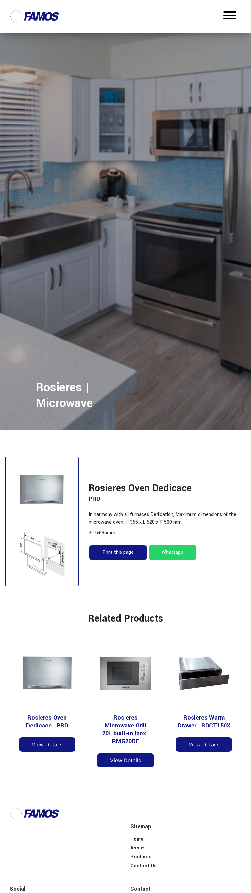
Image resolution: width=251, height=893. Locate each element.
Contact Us (143, 865)
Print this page (118, 552)
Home (129, 431)
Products (141, 856)
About (129, 449)
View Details (47, 744)
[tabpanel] (125, 229)
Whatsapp (172, 552)
